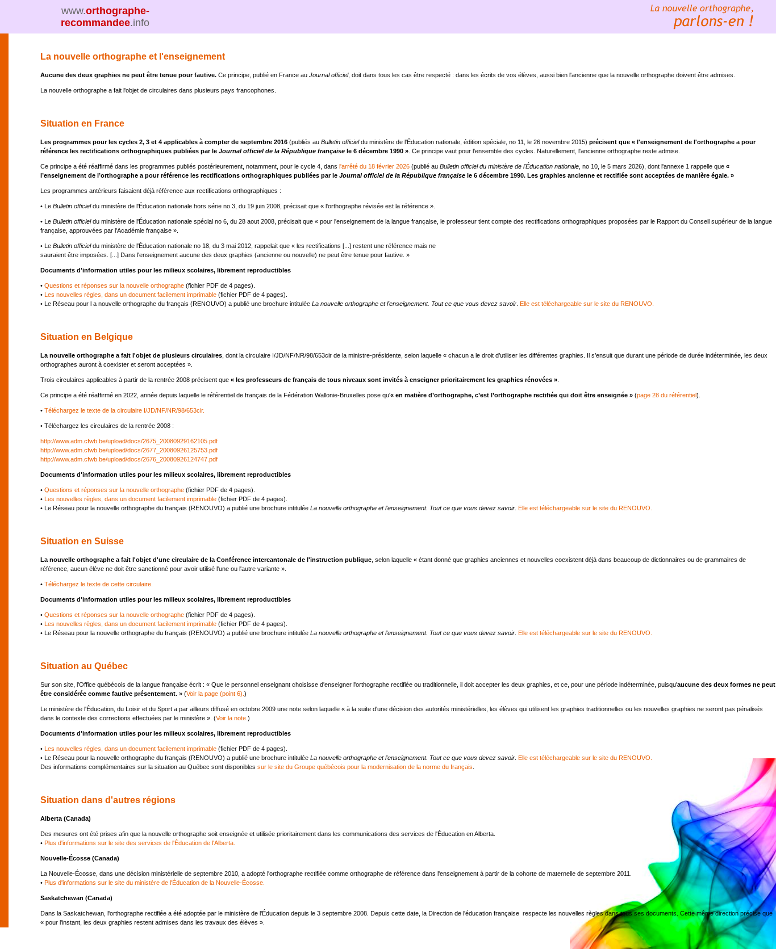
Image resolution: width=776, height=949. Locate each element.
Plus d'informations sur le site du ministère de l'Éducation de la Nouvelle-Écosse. (154, 882)
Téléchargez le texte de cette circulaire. (98, 584)
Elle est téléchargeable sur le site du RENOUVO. (587, 303)
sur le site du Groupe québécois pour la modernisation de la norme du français (365, 766)
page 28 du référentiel (666, 395)
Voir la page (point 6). (215, 693)
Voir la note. (232, 718)
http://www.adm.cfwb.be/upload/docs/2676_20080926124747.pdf (129, 459)
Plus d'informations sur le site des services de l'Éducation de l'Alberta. (139, 842)
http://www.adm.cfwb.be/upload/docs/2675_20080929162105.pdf (129, 441)
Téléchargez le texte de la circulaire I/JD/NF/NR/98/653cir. (124, 410)
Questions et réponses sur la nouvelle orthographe (114, 285)
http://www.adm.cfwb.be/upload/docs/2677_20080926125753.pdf (129, 450)
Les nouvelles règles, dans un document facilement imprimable (131, 294)
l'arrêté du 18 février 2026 (374, 166)
